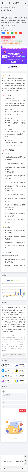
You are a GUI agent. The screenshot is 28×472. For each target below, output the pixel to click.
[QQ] (25, 460)
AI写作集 (6, 7)
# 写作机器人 (19, 41)
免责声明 (11, 461)
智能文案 (21, 78)
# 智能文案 (17, 43)
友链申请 (6, 461)
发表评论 (22, 410)
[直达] (12, 365)
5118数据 (6, 312)
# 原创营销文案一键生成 (7, 43)
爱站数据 (13, 312)
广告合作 (17, 461)
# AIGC (12, 41)
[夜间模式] (25, 463)
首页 (2, 7)
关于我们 (22, 461)
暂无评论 (4, 386)
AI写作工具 (11, 7)
